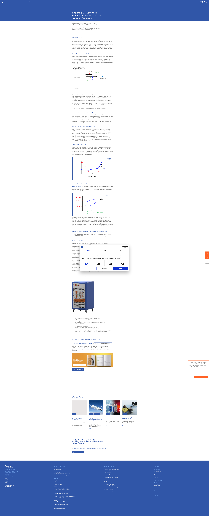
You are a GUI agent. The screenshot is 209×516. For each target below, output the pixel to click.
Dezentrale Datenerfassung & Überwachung (62, 473)
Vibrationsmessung (57, 469)
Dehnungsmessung (57, 467)
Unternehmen (11, 485)
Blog (154, 492)
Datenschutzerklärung (102, 448)
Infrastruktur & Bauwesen (108, 489)
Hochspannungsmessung (58, 470)
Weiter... (73, 426)
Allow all (120, 268)
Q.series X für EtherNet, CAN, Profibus (61, 488)
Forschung (155, 475)
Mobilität (105, 467)
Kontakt (194, 2)
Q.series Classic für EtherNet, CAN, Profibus (62, 489)
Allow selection (104, 268)
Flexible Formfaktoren (58, 484)
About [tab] (121, 250)
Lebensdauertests (107, 472)
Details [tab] (104, 250)
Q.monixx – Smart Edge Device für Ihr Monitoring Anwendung (65, 496)
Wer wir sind (156, 477)
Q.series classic (57, 482)
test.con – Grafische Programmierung (61, 504)
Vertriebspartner (157, 472)
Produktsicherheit (8, 486)
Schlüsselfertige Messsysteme (59, 508)
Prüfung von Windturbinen (109, 482)
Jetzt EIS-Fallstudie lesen (78, 369)
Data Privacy (7, 483)
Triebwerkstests (107, 476)
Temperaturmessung (57, 472)
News (73, 9)
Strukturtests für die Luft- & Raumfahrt (111, 477)
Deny (89, 268)
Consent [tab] (88, 250)
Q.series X (56, 481)
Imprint (6, 482)
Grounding (7, 485)
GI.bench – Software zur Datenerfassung (62, 501)
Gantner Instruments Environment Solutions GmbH (10, 476)
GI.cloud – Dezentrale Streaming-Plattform (62, 503)
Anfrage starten (201, 376)
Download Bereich (157, 485)
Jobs (154, 474)
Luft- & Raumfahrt (107, 474)
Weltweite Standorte (157, 471)
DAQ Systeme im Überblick (59, 480)
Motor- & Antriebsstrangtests (109, 470)
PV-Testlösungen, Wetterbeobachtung (111, 487)
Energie (105, 481)
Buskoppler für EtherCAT (59, 494)
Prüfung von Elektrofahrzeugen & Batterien (111, 469)
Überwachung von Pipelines (109, 484)
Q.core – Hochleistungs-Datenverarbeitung (62, 497)
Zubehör (55, 507)
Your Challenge (10, 2)
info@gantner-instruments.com (10, 469)
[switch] (98, 264)
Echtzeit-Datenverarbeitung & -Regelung (61, 475)
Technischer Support (157, 484)
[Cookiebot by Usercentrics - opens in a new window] (123, 247)
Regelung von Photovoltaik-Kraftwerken (111, 485)
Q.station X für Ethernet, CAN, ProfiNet (61, 493)
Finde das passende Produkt (59, 509)
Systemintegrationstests (108, 478)
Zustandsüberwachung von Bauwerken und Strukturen (114, 491)
